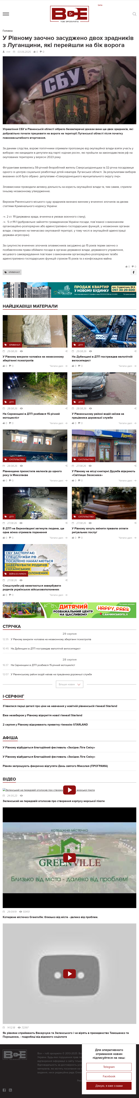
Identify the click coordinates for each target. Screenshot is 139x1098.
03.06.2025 (24, 51)
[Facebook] (133, 272)
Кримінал (14, 272)
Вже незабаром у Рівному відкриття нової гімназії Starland (42, 715)
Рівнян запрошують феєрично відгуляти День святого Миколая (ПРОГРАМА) (55, 766)
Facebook (109, 1076)
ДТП (80, 345)
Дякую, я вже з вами (109, 1086)
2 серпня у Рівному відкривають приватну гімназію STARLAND (45, 724)
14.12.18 (11, 1027)
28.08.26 (12, 408)
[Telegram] (10, 1090)
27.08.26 (81, 466)
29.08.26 (12, 351)
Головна (8, 30)
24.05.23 (12, 795)
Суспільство (16, 459)
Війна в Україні (17, 574)
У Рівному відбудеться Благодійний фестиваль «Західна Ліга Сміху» (49, 757)
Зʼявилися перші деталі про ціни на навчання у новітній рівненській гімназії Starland (60, 706)
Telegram (109, 1067)
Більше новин (67, 684)
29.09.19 (11, 911)
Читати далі (56, 366)
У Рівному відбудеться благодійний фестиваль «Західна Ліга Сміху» (49, 747)
